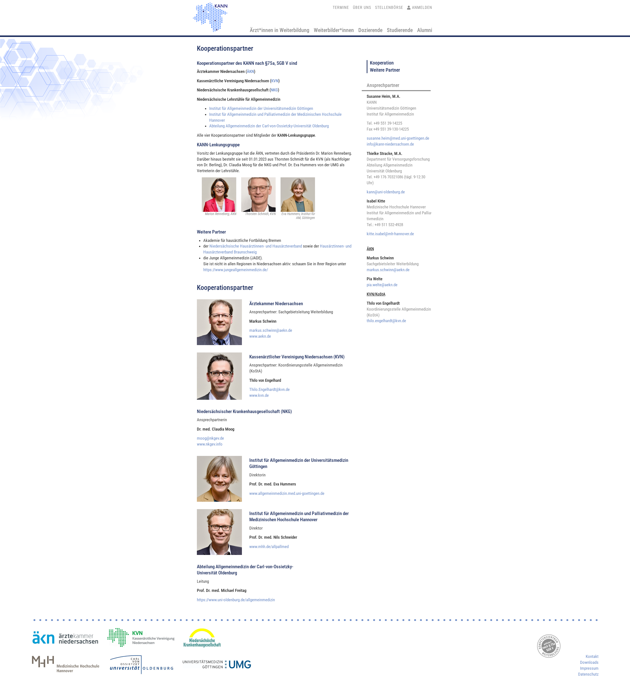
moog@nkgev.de (210, 438)
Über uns (362, 7)
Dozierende (370, 30)
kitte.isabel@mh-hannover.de (390, 233)
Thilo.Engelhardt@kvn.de (269, 389)
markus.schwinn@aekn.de (270, 330)
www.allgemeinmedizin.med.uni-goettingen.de (286, 493)
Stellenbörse (389, 7)
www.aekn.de (260, 336)
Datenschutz (588, 674)
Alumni (424, 30)
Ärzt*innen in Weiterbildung (279, 30)
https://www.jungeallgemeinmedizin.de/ (235, 269)
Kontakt (592, 656)
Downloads (589, 662)
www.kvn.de (259, 395)
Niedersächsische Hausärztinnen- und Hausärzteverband (255, 246)
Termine (341, 7)
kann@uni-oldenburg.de (386, 191)
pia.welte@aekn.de (382, 284)
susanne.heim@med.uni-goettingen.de (398, 138)
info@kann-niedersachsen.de (390, 144)
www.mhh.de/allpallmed (269, 546)
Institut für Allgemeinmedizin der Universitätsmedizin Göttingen (261, 108)
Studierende (400, 30)
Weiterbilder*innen (334, 30)
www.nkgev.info (209, 444)
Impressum (589, 668)
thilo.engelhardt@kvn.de (386, 320)
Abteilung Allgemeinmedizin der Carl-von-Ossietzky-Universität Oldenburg (269, 125)
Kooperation (382, 63)
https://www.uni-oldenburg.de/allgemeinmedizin (236, 599)
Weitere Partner (385, 70)
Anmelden (422, 7)
